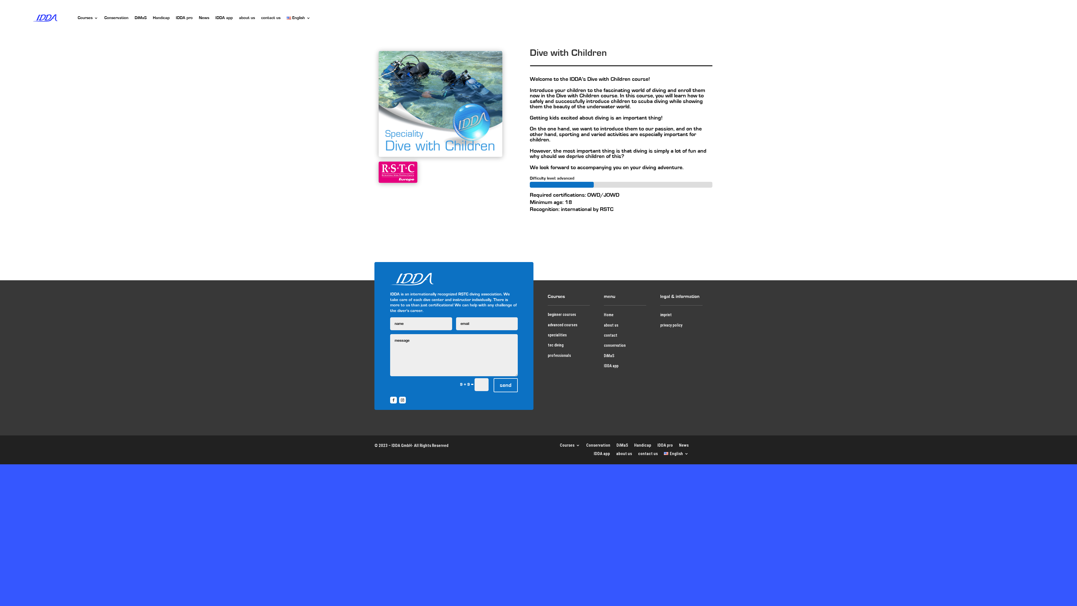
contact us (270, 18)
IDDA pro (184, 18)
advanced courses (562, 325)
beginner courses (562, 314)
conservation (615, 345)
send (506, 385)
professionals (559, 355)
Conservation (116, 18)
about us (247, 18)
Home (608, 315)
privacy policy (671, 325)
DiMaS (141, 18)
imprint (666, 315)
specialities (557, 335)
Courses (85, 18)
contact (610, 335)
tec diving (555, 345)
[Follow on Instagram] (402, 400)
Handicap (161, 18)
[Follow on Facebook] (393, 400)
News (204, 18)
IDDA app (224, 18)
